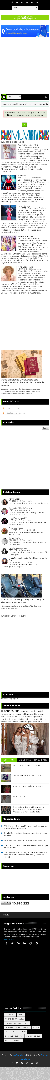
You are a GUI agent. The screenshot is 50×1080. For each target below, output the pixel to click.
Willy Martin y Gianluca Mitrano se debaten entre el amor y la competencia (25, 827)
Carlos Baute (14, 538)
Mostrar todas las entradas (30, 115)
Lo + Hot (9, 760)
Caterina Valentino (15, 1032)
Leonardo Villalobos (17, 1023)
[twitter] (17, 3)
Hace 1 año (41, 760)
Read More (9, 939)
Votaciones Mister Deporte (27, 765)
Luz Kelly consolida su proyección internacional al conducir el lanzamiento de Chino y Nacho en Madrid (25, 854)
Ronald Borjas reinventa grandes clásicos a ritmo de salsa (25, 834)
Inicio (6, 915)
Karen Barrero (24, 206)
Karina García (14, 499)
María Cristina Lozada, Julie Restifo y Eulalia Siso (28, 559)
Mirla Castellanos (25, 267)
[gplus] (18, 943)
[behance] (32, 3)
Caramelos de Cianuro (17, 1027)
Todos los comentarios (14, 413)
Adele (36, 1027)
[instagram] (37, 3)
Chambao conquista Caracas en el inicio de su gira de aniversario (26, 846)
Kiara (21, 1015)
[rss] (27, 3)
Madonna (22, 175)
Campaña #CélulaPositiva (20, 508)
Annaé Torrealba (14, 1019)
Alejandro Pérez (16, 528)
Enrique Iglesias (14, 1036)
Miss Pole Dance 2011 (18, 518)
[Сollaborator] (25, 31)
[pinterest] (22, 3)
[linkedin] (24, 943)
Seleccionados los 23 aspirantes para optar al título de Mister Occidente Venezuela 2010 (29, 809)
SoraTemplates (19, 1055)
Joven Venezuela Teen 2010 (27, 776)
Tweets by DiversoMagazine (13, 616)
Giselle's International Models (28, 786)
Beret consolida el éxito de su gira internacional (25, 840)
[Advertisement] (25, 63)
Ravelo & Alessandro (18, 548)
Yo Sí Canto (19, 797)
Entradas (8, 408)
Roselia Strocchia (25, 236)
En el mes (25, 760)
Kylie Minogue (33, 1036)
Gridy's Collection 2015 (28, 145)
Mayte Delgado (13, 1040)
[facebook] (12, 3)
